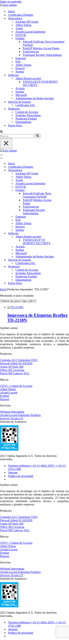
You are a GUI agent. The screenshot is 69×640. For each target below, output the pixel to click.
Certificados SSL (25, 105)
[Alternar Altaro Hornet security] (64, 236)
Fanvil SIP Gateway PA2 (14, 373)
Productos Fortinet (26, 118)
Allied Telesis (23, 25)
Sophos (19, 71)
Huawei (20, 68)
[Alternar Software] (64, 233)
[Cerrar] (6, 143)
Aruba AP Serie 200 (11, 366)
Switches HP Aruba (26, 21)
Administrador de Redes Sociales (34, 98)
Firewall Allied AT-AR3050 (16, 363)
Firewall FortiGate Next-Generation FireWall (43, 43)
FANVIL (20, 35)
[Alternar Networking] (64, 170)
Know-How (15, 125)
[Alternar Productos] (64, 266)
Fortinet (4, 395)
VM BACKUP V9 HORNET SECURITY (40, 83)
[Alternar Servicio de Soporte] (64, 260)
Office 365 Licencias (12, 370)
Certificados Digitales (20, 14)
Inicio (11, 11)
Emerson (20, 58)
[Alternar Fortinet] (64, 190)
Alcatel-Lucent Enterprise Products (20, 415)
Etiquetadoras (23, 121)
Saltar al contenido (11, 1)
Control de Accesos (26, 112)
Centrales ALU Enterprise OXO (19, 360)
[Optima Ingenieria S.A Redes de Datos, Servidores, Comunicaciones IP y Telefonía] (8, 4)
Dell (17, 61)
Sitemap (12, 472)
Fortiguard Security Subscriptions (42, 54)
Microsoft (21, 95)
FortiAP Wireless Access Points (41, 48)
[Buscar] (1, 131)
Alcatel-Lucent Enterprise (30, 31)
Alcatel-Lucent (8, 392)
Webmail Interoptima (12, 411)
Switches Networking (28, 115)
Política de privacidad (20, 476)
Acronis (20, 88)
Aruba (19, 28)
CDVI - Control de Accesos (16, 385)
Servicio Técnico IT (11, 418)
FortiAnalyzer (31, 51)
